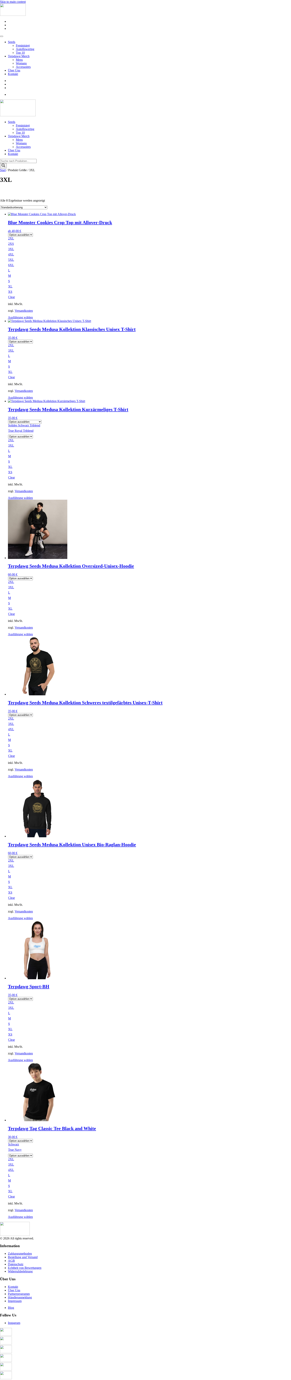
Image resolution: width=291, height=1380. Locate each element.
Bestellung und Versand (23, 1257)
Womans (21, 63)
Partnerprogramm (19, 1294)
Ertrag (4, 276)
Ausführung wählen (20, 317)
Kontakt (13, 74)
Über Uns (14, 70)
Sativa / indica (9, 228)
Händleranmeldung (20, 1297)
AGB (11, 1260)
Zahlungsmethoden (20, 1253)
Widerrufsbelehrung (20, 1271)
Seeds (11, 42)
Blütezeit (5, 244)
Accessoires (23, 67)
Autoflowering (25, 49)
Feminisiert (23, 45)
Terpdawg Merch (18, 56)
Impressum (15, 1301)
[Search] (3, 165)
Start (3, 170)
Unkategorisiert (24, 205)
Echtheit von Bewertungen (24, 1267)
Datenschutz (15, 1264)
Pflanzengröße (9, 260)
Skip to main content (13, 1)
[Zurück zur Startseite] (13, 14)
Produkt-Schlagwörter (14, 311)
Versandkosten (24, 390)
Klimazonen (7, 291)
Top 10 (20, 52)
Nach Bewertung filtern (14, 295)
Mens (19, 59)
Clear (11, 377)
